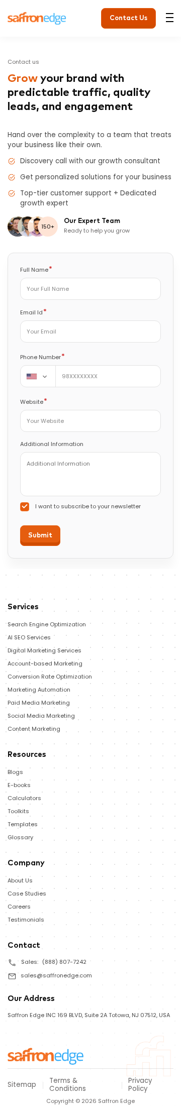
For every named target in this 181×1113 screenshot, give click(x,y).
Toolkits (18, 811)
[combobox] (38, 376)
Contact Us (128, 18)
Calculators (24, 798)
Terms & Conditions (67, 1085)
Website (33, 401)
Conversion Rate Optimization (50, 677)
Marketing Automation (39, 690)
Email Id (33, 312)
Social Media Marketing (41, 716)
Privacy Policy (140, 1085)
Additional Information (51, 444)
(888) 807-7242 (64, 962)
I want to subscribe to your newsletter (88, 506)
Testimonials (26, 920)
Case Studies (27, 893)
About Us (20, 880)
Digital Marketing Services (44, 650)
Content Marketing (34, 729)
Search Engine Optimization (47, 624)
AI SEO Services (29, 637)
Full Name (36, 269)
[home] (46, 1055)
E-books (19, 785)
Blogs (15, 772)
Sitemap (22, 1085)
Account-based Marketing (45, 663)
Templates (23, 824)
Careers (19, 907)
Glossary (20, 837)
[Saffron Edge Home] (37, 17)
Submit (40, 535)
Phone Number (42, 357)
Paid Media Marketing (39, 703)
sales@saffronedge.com (56, 975)
